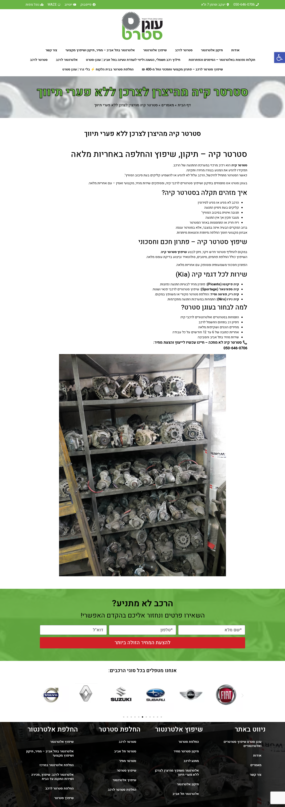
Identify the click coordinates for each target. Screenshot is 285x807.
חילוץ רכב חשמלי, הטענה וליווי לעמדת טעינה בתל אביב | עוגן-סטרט (133, 59)
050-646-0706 (235, 348)
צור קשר (51, 50)
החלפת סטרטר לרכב (122, 789)
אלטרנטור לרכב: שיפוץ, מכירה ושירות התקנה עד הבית (52, 776)
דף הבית (184, 105)
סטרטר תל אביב (125, 751)
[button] (279, 57)
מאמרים (167, 105)
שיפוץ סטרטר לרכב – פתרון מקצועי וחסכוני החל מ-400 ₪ (182, 69)
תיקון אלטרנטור (212, 50)
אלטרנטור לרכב (67, 59)
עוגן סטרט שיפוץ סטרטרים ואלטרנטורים (242, 743)
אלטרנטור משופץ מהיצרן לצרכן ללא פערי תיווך (177, 772)
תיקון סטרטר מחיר (186, 751)
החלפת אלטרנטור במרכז (56, 765)
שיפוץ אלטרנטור (155, 50)
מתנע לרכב (191, 760)
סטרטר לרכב (184, 50)
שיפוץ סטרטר (126, 770)
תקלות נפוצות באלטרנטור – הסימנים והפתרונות (222, 59)
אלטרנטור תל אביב (186, 793)
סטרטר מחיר (127, 760)
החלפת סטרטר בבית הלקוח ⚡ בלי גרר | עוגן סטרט (98, 69)
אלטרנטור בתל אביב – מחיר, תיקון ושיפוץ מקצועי (100, 50)
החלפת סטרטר (188, 741)
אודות (235, 50)
